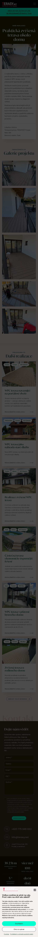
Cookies (6, 934)
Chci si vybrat (19, 929)
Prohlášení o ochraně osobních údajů (21, 934)
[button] (35, 890)
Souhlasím (19, 924)
